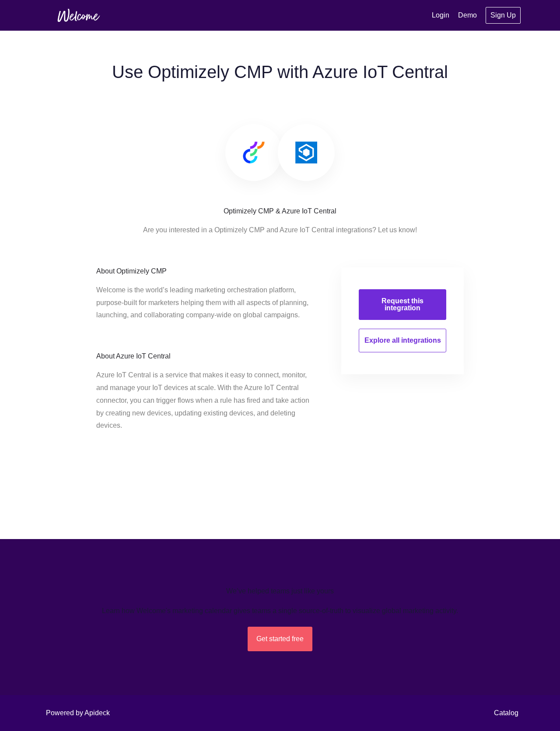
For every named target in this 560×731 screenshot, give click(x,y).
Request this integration (403, 304)
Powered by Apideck (78, 713)
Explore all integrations (402, 340)
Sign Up (503, 15)
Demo (467, 15)
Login (440, 15)
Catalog (506, 713)
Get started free (280, 638)
